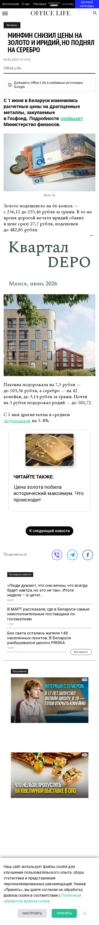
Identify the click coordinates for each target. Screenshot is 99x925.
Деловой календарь (87, 4)
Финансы (12, 25)
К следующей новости (49, 531)
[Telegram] (72, 555)
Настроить (32, 913)
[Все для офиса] (68, 4)
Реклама (39, 4)
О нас (26, 4)
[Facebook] (88, 555)
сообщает (72, 118)
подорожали (17, 421)
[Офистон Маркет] (54, 4)
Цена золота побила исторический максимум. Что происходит (48, 493)
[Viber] (57, 555)
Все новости (81, 652)
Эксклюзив (10, 4)
